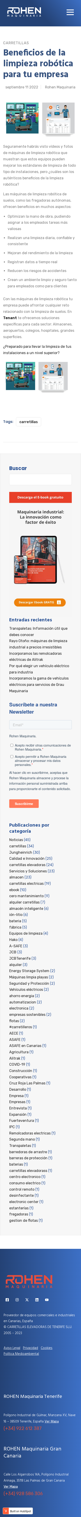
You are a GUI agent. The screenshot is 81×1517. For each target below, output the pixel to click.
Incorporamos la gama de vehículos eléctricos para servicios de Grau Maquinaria (39, 684)
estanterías (21, 1208)
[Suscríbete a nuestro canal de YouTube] (46, 1299)
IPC (14, 1127)
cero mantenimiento (29, 896)
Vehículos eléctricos (29, 989)
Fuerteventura (24, 1120)
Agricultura (21, 1052)
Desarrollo (20, 1089)
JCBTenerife (22, 958)
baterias (18, 1164)
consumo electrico (27, 1183)
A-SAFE (18, 946)
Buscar (18, 468)
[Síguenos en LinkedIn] (36, 1299)
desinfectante (23, 1195)
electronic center (26, 1202)
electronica (21, 1008)
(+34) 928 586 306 (23, 1493)
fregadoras (21, 1214)
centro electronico (27, 1177)
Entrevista (20, 1108)
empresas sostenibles (30, 1014)
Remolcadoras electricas (32, 1133)
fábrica (18, 927)
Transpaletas (22, 1146)
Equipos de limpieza (28, 933)
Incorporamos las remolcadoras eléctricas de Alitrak (35, 656)
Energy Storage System (32, 971)
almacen (20, 877)
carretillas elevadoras (31, 865)
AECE (16, 1033)
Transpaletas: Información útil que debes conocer (38, 631)
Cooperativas (22, 1077)
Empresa (18, 1096)
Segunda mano (24, 1139)
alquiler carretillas (27, 902)
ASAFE (17, 1039)
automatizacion (25, 1002)
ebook (17, 890)
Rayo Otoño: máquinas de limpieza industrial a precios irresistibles (38, 644)
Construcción (23, 1071)
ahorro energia (24, 996)
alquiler (18, 965)
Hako (16, 940)
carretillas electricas (30, 883)
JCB (15, 952)
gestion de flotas (26, 1220)
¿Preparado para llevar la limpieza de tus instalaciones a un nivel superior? (37, 349)
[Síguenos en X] (27, 1299)
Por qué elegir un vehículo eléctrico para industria (39, 669)
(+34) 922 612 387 (23, 1428)
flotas (17, 1021)
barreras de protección (30, 1158)
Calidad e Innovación (30, 858)
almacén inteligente (28, 908)
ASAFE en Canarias (27, 1046)
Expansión (20, 1114)
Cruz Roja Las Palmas (29, 1083)
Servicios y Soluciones (31, 871)
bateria (18, 921)
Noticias (19, 840)
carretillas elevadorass (30, 1171)
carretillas (28, 422)
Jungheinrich (24, 852)
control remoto (24, 1189)
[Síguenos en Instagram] (17, 1299)
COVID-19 (19, 1064)
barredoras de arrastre (30, 1152)
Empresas (19, 1102)
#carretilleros (23, 1027)
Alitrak (17, 1058)
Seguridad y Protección (32, 983)
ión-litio (18, 915)
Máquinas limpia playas (31, 977)
